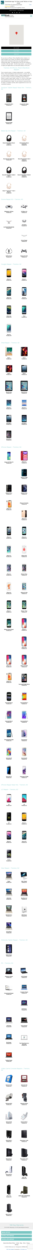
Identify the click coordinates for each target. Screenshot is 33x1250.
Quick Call (16, 54)
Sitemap (16, 1244)
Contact (17, 1243)
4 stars (8, 6)
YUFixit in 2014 (25, 1246)
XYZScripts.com (23, 1249)
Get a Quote (16, 48)
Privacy (28, 1243)
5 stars (9, 6)
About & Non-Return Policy (9, 1243)
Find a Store (16, 51)
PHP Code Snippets (10, 1249)
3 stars (7, 6)
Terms (24, 1243)
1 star (5, 6)
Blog (21, 1243)
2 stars (6, 6)
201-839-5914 (20, 10)
